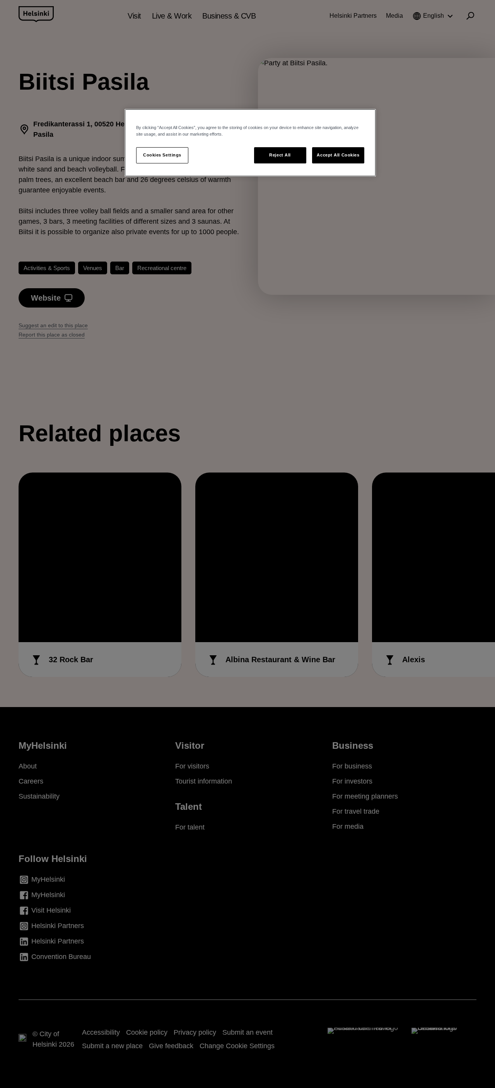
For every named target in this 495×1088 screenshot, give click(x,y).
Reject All (280, 155)
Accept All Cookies (338, 155)
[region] (250, 143)
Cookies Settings (162, 155)
